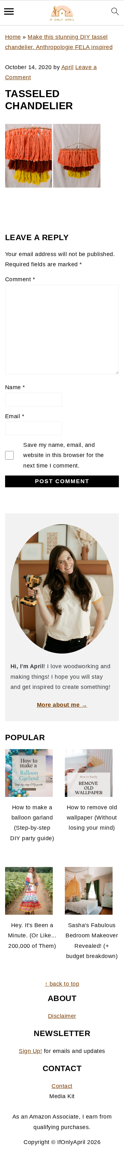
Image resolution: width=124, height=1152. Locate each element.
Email (14, 416)
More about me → (62, 705)
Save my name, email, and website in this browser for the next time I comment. (63, 455)
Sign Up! (30, 1051)
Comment (20, 279)
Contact (62, 1086)
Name (15, 387)
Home (13, 37)
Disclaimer (62, 1016)
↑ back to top (62, 984)
